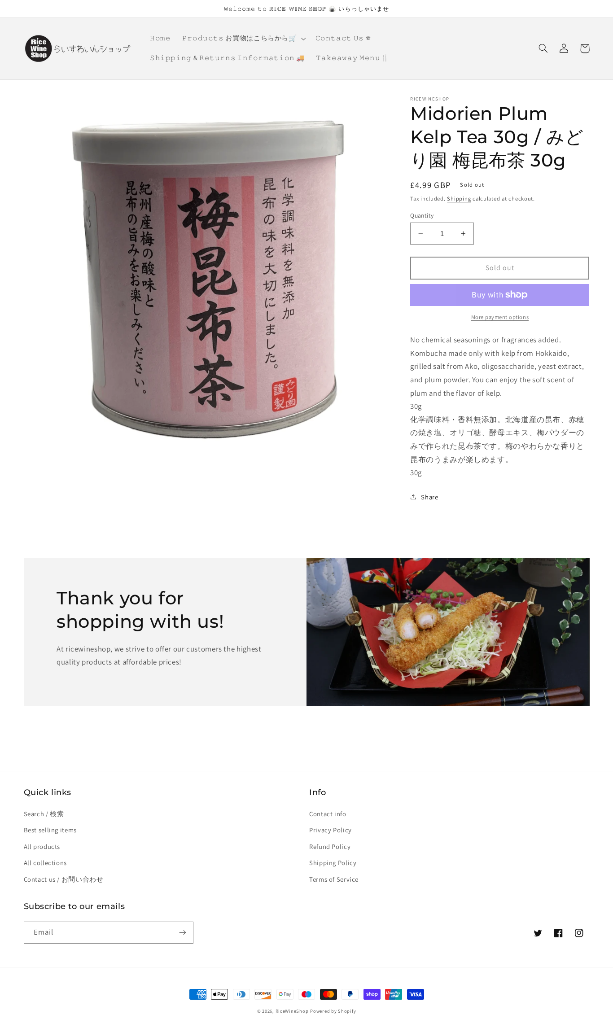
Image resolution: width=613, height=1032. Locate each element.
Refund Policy (329, 846)
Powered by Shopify (333, 1011)
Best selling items (50, 830)
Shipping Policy (332, 862)
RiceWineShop (292, 1011)
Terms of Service (334, 879)
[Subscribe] (182, 933)
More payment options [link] (500, 317)
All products (42, 846)
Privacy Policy (330, 830)
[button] (243, 38)
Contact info (327, 813)
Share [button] (429, 496)
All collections (45, 862)
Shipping (459, 198)
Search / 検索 (44, 813)
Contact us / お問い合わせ (64, 879)
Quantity (421, 215)
